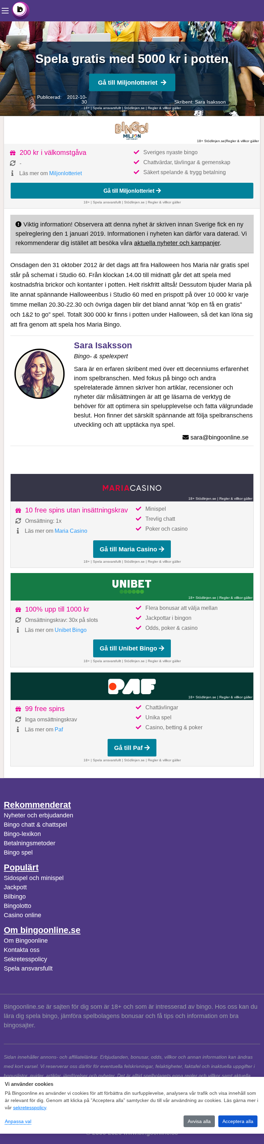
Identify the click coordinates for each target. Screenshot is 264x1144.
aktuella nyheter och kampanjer (177, 243)
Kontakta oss (22, 949)
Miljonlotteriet (65, 173)
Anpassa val (18, 1121)
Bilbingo (15, 896)
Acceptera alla (237, 1121)
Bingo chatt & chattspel (35, 824)
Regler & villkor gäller (164, 108)
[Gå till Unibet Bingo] (132, 587)
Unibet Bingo (71, 630)
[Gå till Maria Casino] (132, 487)
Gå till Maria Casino (128, 549)
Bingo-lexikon (22, 833)
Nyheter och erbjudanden (38, 815)
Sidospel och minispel (34, 878)
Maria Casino (71, 531)
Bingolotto (17, 905)
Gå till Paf (128, 747)
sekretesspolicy (29, 1107)
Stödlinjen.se (134, 108)
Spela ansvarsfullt (28, 968)
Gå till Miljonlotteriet (127, 82)
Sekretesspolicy (25, 959)
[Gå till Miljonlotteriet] (132, 130)
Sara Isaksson (210, 102)
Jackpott (15, 887)
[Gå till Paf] (132, 686)
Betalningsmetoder (29, 843)
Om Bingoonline (26, 940)
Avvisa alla (199, 1121)
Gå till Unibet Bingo (128, 648)
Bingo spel (18, 852)
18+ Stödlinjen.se (211, 141)
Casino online (22, 915)
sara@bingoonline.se (219, 437)
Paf (59, 729)
